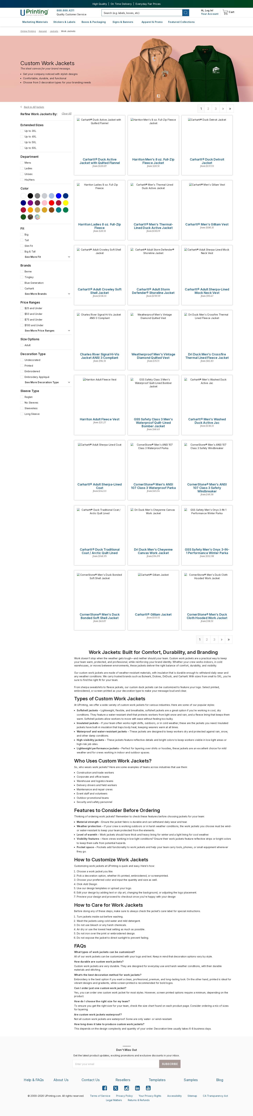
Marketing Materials (35, 21)
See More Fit (33, 257)
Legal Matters (114, 1100)
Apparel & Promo (152, 21)
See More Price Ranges (39, 330)
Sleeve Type (29, 391)
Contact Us (91, 1080)
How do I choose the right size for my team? (102, 1001)
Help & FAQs (34, 1080)
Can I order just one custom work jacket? (100, 988)
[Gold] (44, 210)
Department (29, 156)
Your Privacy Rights (150, 1095)
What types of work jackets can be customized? (104, 952)
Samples (191, 1080)
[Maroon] (58, 203)
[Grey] (37, 196)
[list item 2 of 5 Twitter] (115, 1088)
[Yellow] (65, 203)
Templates (157, 1080)
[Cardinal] (37, 203)
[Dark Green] (23, 217)
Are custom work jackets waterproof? (98, 1014)
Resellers (122, 1080)
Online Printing (28, 31)
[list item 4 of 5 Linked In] (137, 1088)
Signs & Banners (123, 21)
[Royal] (65, 196)
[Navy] (23, 203)
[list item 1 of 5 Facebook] (104, 1088)
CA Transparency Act (215, 1095)
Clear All (66, 113)
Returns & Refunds (139, 1100)
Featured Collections (181, 21)
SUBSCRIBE (170, 1064)
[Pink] (44, 203)
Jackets (54, 31)
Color (24, 188)
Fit (22, 228)
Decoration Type (33, 354)
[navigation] (209, 14)
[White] (23, 196)
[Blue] (58, 196)
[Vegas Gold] (37, 210)
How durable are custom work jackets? (98, 961)
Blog (219, 1080)
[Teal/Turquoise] (58, 210)
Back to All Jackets (34, 107)
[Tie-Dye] (37, 217)
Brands (25, 265)
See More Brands (36, 294)
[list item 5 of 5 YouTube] (148, 1088)
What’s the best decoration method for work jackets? (107, 974)
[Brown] (51, 210)
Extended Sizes (32, 125)
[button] (185, 12)
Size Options (29, 339)
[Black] (30, 196)
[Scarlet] (23, 210)
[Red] (51, 203)
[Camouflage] (30, 217)
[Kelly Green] (65, 210)
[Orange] (30, 210)
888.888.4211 (65, 10)
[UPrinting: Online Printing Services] (34, 12)
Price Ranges (30, 302)
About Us (61, 1080)
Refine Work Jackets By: (38, 114)
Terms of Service (100, 1095)
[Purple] (30, 203)
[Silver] (44, 196)
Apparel (43, 31)
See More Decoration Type (42, 382)
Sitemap (192, 1095)
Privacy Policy (124, 1095)
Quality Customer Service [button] (71, 14)
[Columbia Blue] (51, 196)
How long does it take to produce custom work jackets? (109, 1024)
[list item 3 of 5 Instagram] (126, 1088)
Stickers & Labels (64, 21)
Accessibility (174, 1095)
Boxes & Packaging (94, 21)
